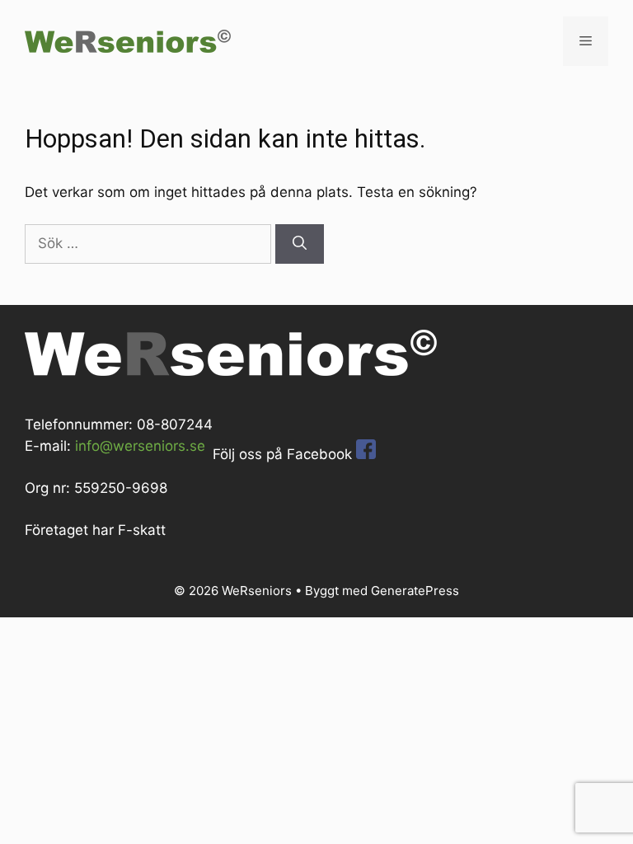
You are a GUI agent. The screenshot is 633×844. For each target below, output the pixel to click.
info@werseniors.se (140, 446)
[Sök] (299, 244)
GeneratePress (415, 590)
